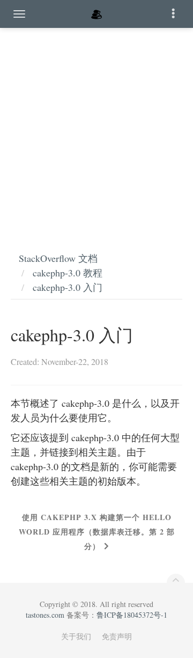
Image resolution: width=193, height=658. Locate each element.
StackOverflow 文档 (58, 258)
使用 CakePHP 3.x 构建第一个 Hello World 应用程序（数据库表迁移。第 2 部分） (97, 531)
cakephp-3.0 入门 (67, 287)
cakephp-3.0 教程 (67, 272)
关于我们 (76, 636)
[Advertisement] (96, 128)
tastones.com (45, 615)
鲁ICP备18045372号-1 (131, 615)
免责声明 (117, 636)
